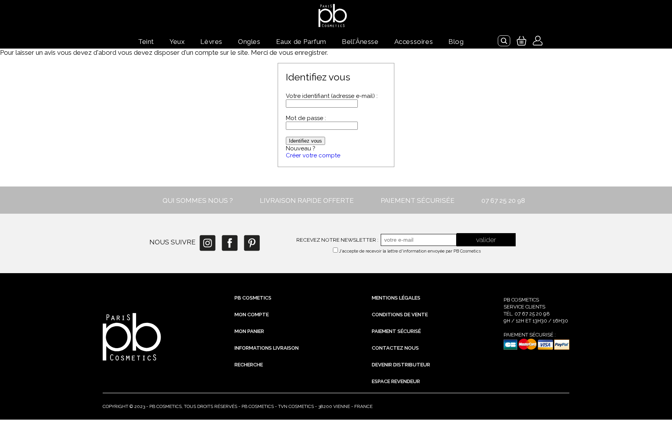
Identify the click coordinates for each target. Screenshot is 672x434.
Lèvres (211, 41)
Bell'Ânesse (360, 41)
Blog (456, 41)
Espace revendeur (396, 381)
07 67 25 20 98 (503, 200)
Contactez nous (395, 348)
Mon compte (251, 314)
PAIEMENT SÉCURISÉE (418, 200)
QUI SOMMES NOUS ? (198, 200)
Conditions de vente (400, 314)
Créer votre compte (313, 155)
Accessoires (413, 41)
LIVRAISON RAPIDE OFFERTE (307, 200)
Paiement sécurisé (396, 331)
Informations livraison (266, 348)
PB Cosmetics (252, 298)
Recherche (248, 365)
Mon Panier (249, 331)
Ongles (249, 41)
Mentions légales (396, 298)
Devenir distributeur (401, 365)
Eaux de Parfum (301, 41)
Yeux (177, 41)
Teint (146, 41)
